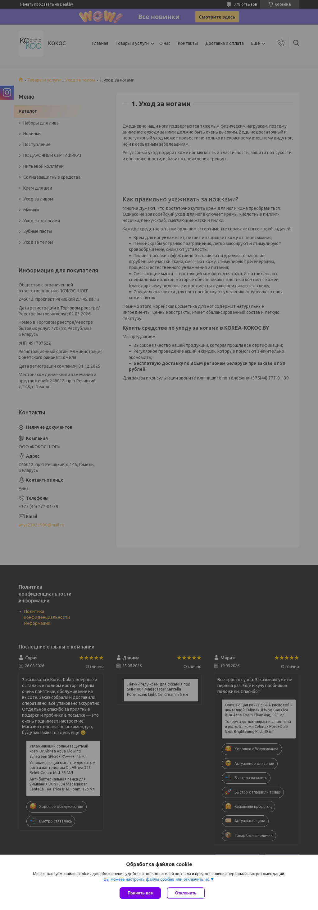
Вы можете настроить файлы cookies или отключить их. (157, 879)
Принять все (140, 893)
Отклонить (186, 893)
